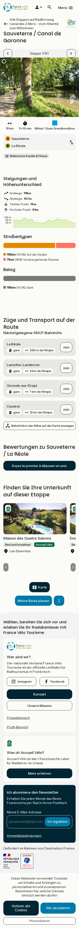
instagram (25, 681)
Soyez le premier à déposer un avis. (39, 466)
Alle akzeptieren (58, 908)
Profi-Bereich (17, 727)
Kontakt (39, 694)
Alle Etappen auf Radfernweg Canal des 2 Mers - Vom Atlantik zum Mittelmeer (34, 23)
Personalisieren (39, 920)
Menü (62, 8)
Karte (42, 587)
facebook (57, 681)
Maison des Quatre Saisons (27, 538)
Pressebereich (18, 718)
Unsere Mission (39, 706)
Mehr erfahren (39, 773)
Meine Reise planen (33, 601)
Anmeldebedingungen (24, 835)
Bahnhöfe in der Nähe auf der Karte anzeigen (42, 426)
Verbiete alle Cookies (21, 908)
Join (66, 347)
